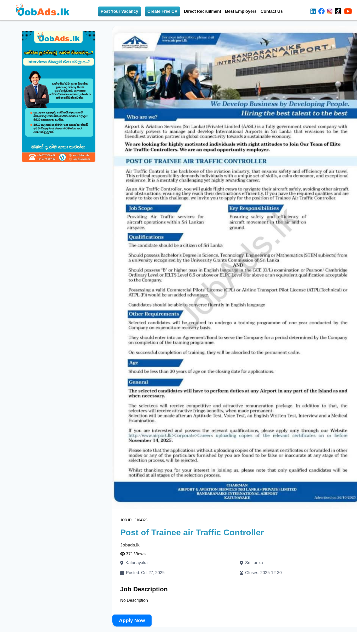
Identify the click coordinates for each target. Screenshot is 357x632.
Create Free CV (162, 11)
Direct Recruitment (202, 11)
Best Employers (241, 11)
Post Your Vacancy (119, 11)
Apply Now (132, 620)
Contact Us (272, 11)
